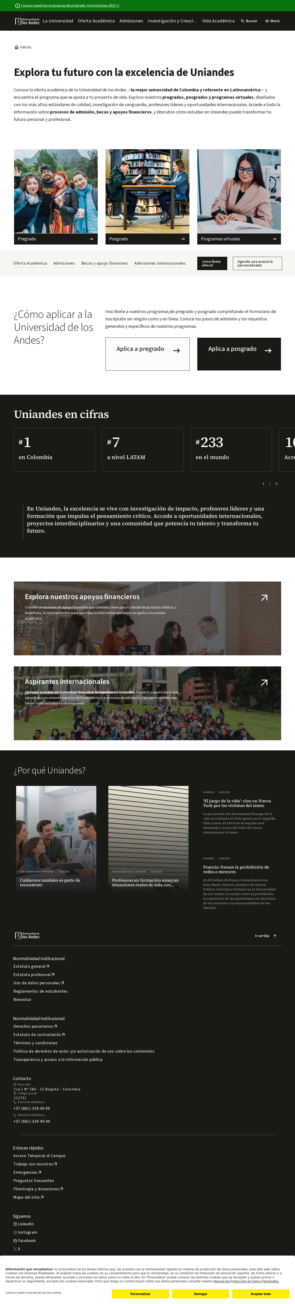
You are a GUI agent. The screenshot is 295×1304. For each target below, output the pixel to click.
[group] (56, 839)
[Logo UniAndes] (27, 21)
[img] (27, 22)
